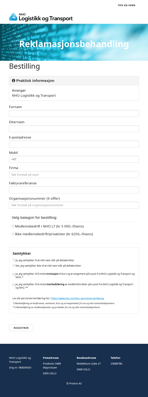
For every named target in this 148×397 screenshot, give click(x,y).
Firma (13, 167)
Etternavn (17, 122)
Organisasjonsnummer (34, 198)
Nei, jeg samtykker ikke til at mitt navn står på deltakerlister (48, 265)
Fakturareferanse (23, 183)
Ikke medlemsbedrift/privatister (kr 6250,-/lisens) (53, 234)
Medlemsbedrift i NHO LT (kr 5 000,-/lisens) (49, 226)
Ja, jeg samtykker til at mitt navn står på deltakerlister (44, 260)
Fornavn (15, 106)
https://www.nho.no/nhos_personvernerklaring (77, 298)
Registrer (21, 328)
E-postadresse (20, 137)
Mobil (13, 152)
